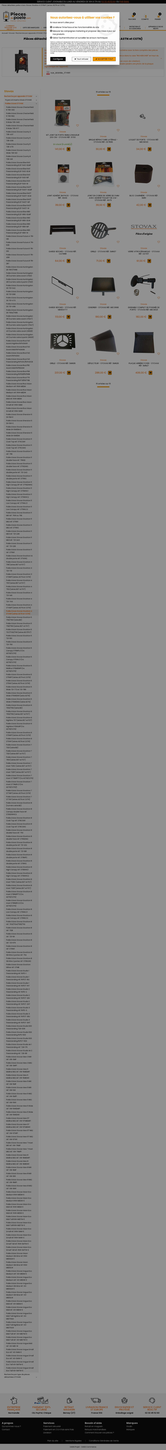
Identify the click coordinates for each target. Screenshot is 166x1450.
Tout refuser (82, 59)
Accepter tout (105, 59)
